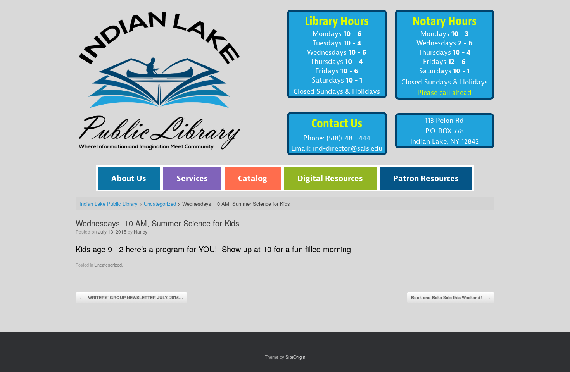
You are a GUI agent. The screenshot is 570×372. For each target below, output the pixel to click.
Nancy (140, 231)
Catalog (252, 178)
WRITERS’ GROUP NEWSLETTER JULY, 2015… (131, 297)
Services (192, 178)
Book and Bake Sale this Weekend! (450, 297)
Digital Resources (330, 178)
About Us (128, 178)
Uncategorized (108, 265)
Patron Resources (426, 178)
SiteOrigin (295, 357)
